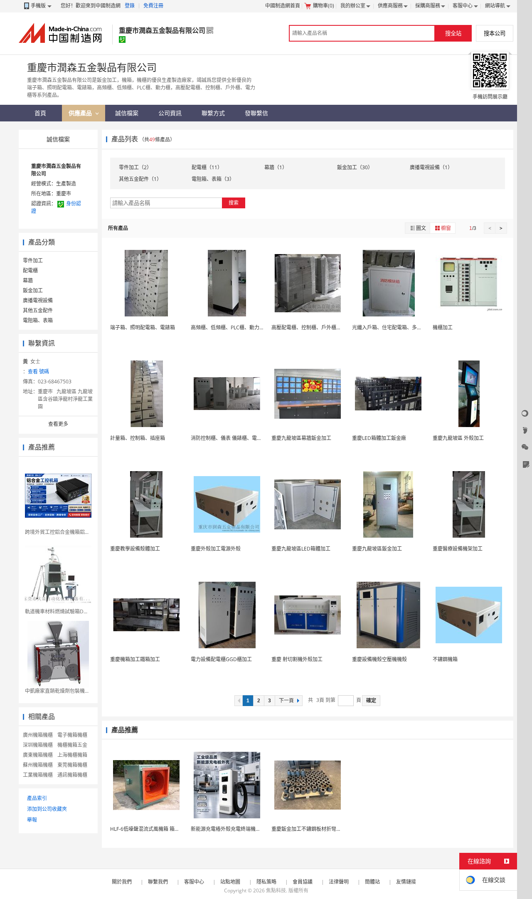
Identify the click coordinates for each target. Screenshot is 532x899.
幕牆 (28, 280)
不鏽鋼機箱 (445, 659)
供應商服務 (390, 5)
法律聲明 (339, 881)
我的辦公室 (352, 5)
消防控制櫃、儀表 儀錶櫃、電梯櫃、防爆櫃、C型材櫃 (250, 438)
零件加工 (33, 260)
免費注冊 (153, 5)
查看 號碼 (38, 371)
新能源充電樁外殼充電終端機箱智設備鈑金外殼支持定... (252, 828)
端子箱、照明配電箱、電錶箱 (142, 327)
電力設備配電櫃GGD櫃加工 (221, 659)
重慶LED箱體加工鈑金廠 (379, 438)
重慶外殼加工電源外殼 (216, 548)
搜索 (234, 202)
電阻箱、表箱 (38, 320)
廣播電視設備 (38, 300)
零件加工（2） (135, 167)
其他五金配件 (38, 310)
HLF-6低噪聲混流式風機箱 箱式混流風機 (155, 828)
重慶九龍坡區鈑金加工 (377, 548)
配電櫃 (30, 270)
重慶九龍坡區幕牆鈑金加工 (301, 438)
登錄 (130, 5)
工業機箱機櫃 (38, 774)
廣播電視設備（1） (431, 167)
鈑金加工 (33, 290)
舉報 (32, 819)
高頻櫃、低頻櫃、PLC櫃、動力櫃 (227, 327)
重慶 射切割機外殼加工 (297, 659)
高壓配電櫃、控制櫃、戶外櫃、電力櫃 (313, 327)
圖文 (421, 228)
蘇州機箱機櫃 (38, 764)
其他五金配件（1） (140, 179)
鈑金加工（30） (355, 167)
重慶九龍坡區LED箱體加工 (300, 548)
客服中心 (463, 5)
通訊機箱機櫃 (72, 774)
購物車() (323, 5)
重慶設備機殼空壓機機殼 (379, 659)
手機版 (38, 5)
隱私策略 (266, 881)
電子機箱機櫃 (72, 734)
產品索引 (37, 798)
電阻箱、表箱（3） (213, 179)
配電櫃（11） (207, 167)
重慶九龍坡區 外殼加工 (458, 438)
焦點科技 (276, 890)
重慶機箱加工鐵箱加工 (135, 659)
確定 (371, 701)
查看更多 (58, 423)
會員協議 (303, 881)
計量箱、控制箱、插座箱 (137, 438)
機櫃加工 (443, 327)
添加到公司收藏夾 (47, 809)
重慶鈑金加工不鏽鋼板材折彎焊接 (308, 828)
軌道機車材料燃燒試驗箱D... (56, 611)
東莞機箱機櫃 (72, 764)
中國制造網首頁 (282, 5)
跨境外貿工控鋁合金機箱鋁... (57, 532)
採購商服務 (427, 5)
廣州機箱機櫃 (38, 734)
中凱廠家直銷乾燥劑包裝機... (57, 690)
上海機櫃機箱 (72, 754)
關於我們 (122, 881)
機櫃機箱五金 (72, 744)
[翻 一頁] (238, 700)
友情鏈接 (406, 881)
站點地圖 (230, 881)
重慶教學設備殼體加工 (135, 548)
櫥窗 (446, 228)
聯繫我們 (158, 881)
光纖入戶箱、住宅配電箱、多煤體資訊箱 (397, 327)
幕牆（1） (275, 167)
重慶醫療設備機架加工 (458, 548)
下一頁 (286, 701)
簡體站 (372, 881)
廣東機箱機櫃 (38, 754)
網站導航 (495, 5)
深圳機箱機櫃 (38, 744)
